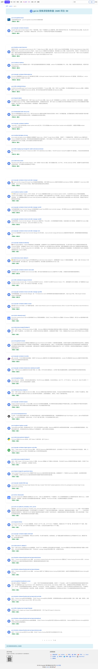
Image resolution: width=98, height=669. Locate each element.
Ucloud (87, 654)
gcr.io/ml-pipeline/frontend (18, 341)
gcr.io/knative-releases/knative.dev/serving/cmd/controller (26, 596)
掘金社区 (60, 656)
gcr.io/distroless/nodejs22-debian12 (20, 459)
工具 (21, 2)
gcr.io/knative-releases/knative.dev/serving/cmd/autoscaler (26, 630)
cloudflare (63, 654)
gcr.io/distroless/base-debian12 (19, 390)
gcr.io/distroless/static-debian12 (19, 258)
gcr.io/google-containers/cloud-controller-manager (24, 180)
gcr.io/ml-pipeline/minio (17, 378)
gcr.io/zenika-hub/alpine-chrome (19, 135)
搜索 (91, 2)
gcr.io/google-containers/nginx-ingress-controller (24, 447)
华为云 (81, 654)
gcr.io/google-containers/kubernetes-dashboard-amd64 (25, 368)
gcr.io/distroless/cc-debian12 (18, 545)
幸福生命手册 (54, 654)
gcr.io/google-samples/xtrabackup (20, 242)
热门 (14, 2)
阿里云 (69, 654)
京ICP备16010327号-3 (51, 665)
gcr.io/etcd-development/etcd (19, 413)
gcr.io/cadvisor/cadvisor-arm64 (19, 425)
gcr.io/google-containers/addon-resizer (21, 303)
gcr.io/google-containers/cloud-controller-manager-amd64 (26, 219)
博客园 (67, 656)
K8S (29, 2)
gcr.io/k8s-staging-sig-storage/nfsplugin (21, 608)
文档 (32, 2)
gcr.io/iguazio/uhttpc (16, 522)
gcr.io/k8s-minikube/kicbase (18, 86)
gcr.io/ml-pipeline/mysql (17, 17)
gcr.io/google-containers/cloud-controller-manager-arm (25, 231)
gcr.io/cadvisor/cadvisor (17, 62)
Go (46, 667)
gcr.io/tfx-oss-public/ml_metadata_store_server (23, 506)
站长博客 (59, 665)
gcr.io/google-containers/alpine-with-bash (22, 533)
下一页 (54, 640)
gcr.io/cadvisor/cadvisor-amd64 (19, 192)
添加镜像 (7, 2)
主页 (2, 2)
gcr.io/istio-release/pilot (17, 495)
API (35, 2)
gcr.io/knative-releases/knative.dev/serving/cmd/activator (26, 557)
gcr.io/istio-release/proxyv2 (18, 315)
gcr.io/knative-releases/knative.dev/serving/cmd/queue (25, 569)
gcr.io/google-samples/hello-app (19, 483)
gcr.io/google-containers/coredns (20, 356)
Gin (49, 667)
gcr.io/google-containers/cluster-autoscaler (22, 269)
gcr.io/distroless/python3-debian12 (20, 437)
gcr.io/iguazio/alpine (16, 98)
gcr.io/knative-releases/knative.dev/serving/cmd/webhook (26, 618)
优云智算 (54, 656)
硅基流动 (54, 658)
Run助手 (25, 2)
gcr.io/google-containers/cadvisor (20, 123)
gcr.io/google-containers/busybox (20, 28)
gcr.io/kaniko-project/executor (19, 47)
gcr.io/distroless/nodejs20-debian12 (20, 327)
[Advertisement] (46, 41)
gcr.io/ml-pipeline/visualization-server (21, 581)
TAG (11, 2)
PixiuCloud (74, 656)
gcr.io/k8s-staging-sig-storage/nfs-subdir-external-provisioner (27, 149)
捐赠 (38, 2)
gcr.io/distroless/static (17, 160)
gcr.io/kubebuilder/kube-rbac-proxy (20, 111)
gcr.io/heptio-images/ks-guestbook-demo (22, 471)
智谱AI (75, 654)
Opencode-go (81, 656)
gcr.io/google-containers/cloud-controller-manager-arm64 (26, 207)
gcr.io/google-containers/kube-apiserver (21, 74)
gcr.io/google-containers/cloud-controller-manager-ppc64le (26, 291)
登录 (96, 2)
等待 (18, 2)
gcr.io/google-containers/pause (19, 401)
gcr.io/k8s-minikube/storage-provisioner (21, 280)
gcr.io (10, 6)
